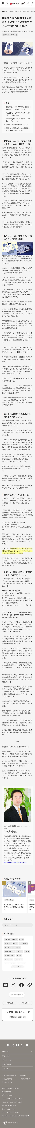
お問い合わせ (8, 1082)
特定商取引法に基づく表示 (9, 1105)
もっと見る (18, 967)
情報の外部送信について (8, 1109)
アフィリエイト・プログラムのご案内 (11, 1098)
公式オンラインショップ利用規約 (10, 1088)
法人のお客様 (8, 1079)
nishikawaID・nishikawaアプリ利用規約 (12, 1102)
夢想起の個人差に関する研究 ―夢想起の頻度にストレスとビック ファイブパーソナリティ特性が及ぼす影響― (17, 551)
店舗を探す (6, 1056)
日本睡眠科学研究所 (10, 1075)
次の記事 (25, 1003)
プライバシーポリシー (7, 1095)
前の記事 (10, 1003)
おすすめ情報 (6, 1064)
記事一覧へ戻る (16, 995)
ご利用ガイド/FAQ (25, 1079)
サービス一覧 (6, 1060)
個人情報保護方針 (6, 1091)
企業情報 (23, 1075)
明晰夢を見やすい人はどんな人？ (17, 125)
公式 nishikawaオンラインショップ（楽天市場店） (15, 1116)
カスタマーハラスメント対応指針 (10, 1112)
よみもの (5, 1068)
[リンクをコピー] (29, 985)
